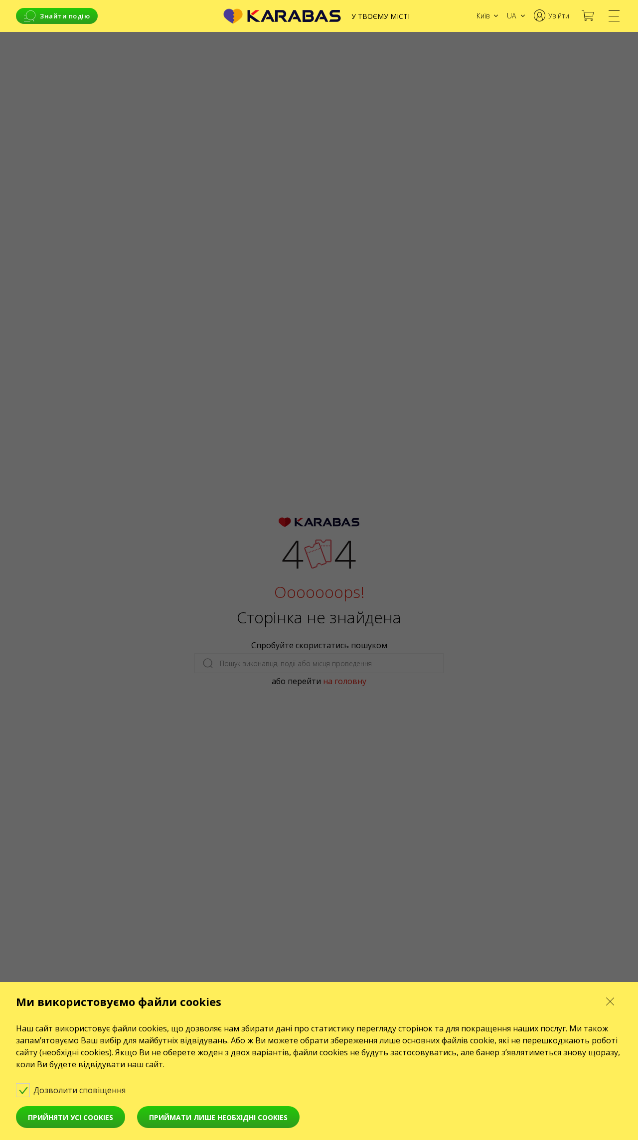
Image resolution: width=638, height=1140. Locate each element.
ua (511, 15)
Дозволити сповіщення (80, 1090)
